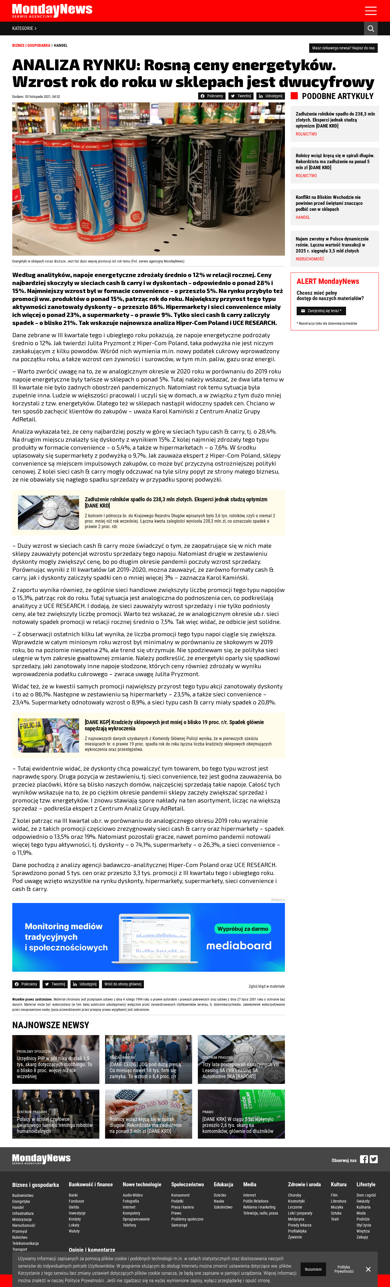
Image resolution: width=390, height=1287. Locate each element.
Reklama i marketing (259, 1207)
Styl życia (364, 1225)
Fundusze (76, 1201)
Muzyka (337, 1207)
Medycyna (296, 1219)
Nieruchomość (23, 1225)
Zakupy (362, 1237)
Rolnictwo (19, 1237)
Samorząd (179, 1225)
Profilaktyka (297, 1231)
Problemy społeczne (187, 1219)
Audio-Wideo (133, 1195)
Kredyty (75, 1219)
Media (249, 1184)
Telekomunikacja (25, 1243)
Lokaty (74, 1225)
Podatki (177, 1201)
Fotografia (131, 1201)
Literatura (338, 1201)
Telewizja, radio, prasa (260, 1213)
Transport (19, 1249)
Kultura (339, 1184)
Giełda (74, 1207)
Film (334, 1195)
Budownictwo (22, 1195)
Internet (129, 1207)
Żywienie (295, 1237)
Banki (73, 1195)
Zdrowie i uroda (304, 1184)
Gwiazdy (363, 1201)
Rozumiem (313, 1269)
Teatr (335, 1219)
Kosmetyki (296, 1201)
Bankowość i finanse (91, 1184)
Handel (61, 45)
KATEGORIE (22, 28)
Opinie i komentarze (92, 1249)
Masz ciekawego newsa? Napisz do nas (343, 48)
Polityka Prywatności (343, 1269)
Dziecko (220, 1195)
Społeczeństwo (187, 1184)
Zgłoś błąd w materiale (267, 986)
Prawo (176, 1213)
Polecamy (215, 96)
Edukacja (223, 1184)
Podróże (363, 1219)
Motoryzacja (22, 1219)
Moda (361, 1213)
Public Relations (255, 1201)
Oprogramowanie (136, 1219)
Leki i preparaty (300, 1213)
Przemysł (19, 1231)
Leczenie (295, 1207)
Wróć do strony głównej (122, 984)
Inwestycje (77, 1213)
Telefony (129, 1225)
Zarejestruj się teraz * (324, 311)
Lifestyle (366, 1184)
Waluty (74, 1231)
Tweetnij (244, 96)
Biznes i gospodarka (31, 45)
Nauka (219, 1201)
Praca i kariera (182, 1207)
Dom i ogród (366, 1195)
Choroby (294, 1195)
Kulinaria (364, 1207)
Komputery (131, 1213)
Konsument (180, 1195)
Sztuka (336, 1213)
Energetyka (21, 1201)
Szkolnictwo (223, 1207)
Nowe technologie (142, 1184)
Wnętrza (363, 1231)
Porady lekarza (299, 1225)
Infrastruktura (23, 1213)
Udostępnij (274, 96)
